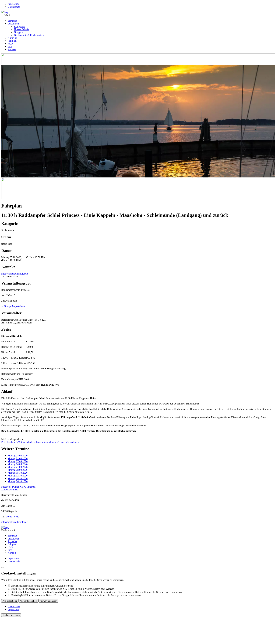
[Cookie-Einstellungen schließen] (2, 567)
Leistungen (13, 23)
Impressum (13, 4)
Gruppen (18, 32)
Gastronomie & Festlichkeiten (29, 35)
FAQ (10, 43)
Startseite (12, 20)
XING (23, 486)
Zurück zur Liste (9, 489)
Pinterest (31, 486)
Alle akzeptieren (10, 601)
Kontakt (12, 49)
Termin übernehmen (46, 442)
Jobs (10, 46)
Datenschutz (14, 6)
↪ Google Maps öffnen (13, 306)
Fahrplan (12, 40)
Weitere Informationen (67, 442)
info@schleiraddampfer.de (14, 273)
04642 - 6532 (12, 516)
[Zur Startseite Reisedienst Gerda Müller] (5, 12)
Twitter (15, 486)
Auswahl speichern (28, 601)
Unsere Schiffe (21, 29)
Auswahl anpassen (48, 601)
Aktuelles (12, 38)
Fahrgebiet (19, 26)
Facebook (6, 486)
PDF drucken (8, 442)
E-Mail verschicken (25, 442)
